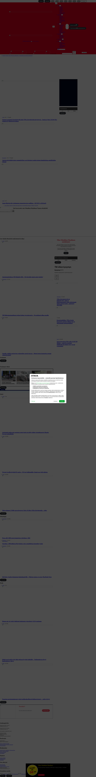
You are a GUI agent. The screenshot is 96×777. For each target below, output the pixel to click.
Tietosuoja (33, 401)
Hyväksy (62, 401)
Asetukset (55, 401)
